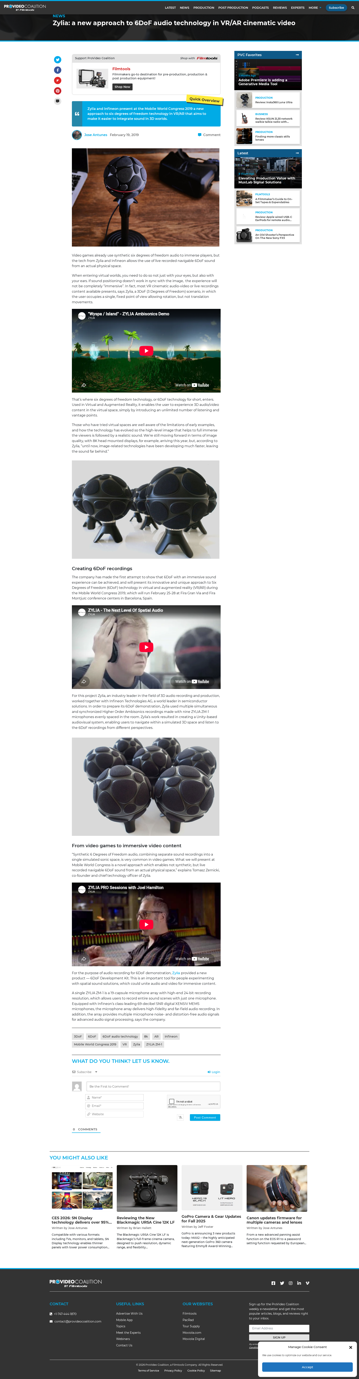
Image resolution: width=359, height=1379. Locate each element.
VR (125, 1044)
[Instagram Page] (291, 1283)
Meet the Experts (128, 1333)
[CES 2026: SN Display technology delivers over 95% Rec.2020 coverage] (82, 1188)
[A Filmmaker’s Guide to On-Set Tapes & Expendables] (244, 198)
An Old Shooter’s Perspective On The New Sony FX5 (274, 236)
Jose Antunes (95, 135)
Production (203, 7)
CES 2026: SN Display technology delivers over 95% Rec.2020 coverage (80, 1222)
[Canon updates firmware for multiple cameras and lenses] (277, 1188)
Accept (307, 1367)
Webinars (123, 1339)
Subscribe (336, 8)
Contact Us (124, 1345)
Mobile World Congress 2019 (95, 1044)
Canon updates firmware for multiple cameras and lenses (274, 1220)
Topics (120, 1326)
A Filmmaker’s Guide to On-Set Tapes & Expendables (274, 201)
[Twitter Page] (282, 1283)
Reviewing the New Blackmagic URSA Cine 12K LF (146, 1220)
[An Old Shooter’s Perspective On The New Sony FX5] (244, 234)
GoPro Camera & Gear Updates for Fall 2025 (211, 1218)
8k (146, 1036)
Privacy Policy (173, 1370)
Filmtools (190, 1313)
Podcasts (260, 7)
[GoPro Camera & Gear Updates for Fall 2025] (212, 1187)
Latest (170, 7)
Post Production (233, 7)
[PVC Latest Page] (297, 153)
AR (156, 1036)
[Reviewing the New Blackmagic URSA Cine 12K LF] (147, 1188)
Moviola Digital (194, 1339)
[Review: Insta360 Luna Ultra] (244, 100)
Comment (211, 135)
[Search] (353, 7)
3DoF (78, 1036)
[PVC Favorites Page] (297, 55)
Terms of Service (148, 1370)
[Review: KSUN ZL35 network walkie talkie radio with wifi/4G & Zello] (244, 118)
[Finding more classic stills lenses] (244, 135)
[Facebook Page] (273, 1283)
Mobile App (124, 1320)
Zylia (176, 973)
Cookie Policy (196, 1370)
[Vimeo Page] (307, 1283)
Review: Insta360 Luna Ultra (274, 102)
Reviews (280, 7)
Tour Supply (191, 1326)
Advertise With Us (129, 1313)
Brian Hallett (142, 1228)
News (184, 7)
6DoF (92, 1036)
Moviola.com (192, 1333)
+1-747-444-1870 (64, 1314)
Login (215, 1072)
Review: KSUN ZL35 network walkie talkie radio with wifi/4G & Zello (274, 121)
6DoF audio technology (120, 1036)
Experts (298, 7)
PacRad (188, 1320)
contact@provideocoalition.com (77, 1321)
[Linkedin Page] (299, 1283)
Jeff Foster (205, 1226)
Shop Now (122, 87)
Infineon (171, 1036)
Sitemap (215, 1370)
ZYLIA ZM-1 (154, 1044)
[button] (351, 1347)
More (313, 7)
